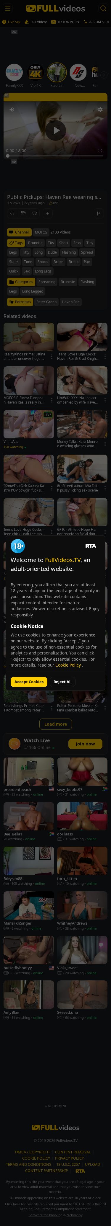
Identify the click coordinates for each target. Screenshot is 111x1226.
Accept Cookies (29, 681)
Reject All (63, 681)
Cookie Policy (68, 665)
